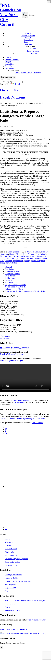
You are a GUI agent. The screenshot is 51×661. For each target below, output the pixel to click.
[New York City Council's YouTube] (6, 529)
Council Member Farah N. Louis (22, 254)
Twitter (16, 348)
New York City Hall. (21, 400)
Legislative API (10, 588)
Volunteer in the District (14, 289)
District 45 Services (12, 274)
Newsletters (9, 280)
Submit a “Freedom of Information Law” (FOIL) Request (25, 601)
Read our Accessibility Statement (13, 629)
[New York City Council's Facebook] (5, 431)
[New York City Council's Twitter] (6, 427)
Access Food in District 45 (15, 287)
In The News (10, 278)
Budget (28, 38)
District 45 (9, 90)
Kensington (14, 258)
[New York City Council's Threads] (28, 486)
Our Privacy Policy (11, 565)
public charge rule (38, 261)
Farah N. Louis (13, 97)
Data (6, 591)
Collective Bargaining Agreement (16, 559)
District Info (9, 552)
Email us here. (37, 423)
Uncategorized (13, 252)
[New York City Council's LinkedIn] (6, 434)
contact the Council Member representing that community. (22, 418)
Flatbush (3, 256)
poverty (27, 261)
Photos (33, 49)
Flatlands (11, 256)
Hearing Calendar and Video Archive (18, 581)
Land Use (28, 42)
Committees (28, 40)
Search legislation (11, 584)
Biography (9, 267)
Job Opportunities (11, 555)
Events (7, 539)
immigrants (41, 256)
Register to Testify (11, 578)
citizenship (4, 254)
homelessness (31, 256)
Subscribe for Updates (12, 562)
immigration (4, 258)
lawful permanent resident (30, 258)
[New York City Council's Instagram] (6, 429)
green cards (20, 256)
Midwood (8, 261)
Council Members (28, 36)
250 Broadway (19, 402)
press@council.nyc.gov (36, 620)
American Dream (33, 252)
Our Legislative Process (13, 575)
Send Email (5, 337)
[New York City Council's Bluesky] (28, 527)
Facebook (6, 348)
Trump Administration (8, 263)
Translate (18, 84)
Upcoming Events (12, 271)
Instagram (25, 348)
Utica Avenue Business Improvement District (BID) (25, 291)
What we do (9, 542)
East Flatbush (41, 254)
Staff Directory (11, 282)
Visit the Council (11, 549)
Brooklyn (45, 252)
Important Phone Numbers (15, 285)
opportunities (18, 261)
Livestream (33, 53)
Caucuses (8, 545)
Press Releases (33, 51)
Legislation (28, 44)
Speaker (28, 33)
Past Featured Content (12, 610)
